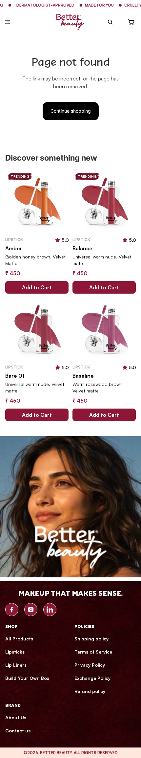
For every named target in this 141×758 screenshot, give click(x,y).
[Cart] (131, 22)
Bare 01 (14, 375)
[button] (57, 239)
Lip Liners (16, 665)
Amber (13, 248)
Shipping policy (91, 638)
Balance (82, 248)
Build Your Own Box (27, 678)
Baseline (83, 375)
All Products (19, 638)
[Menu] (7, 22)
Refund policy (89, 691)
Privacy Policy (89, 665)
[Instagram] (30, 609)
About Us (15, 717)
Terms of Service (93, 652)
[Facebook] (11, 609)
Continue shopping (70, 111)
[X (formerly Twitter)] (49, 609)
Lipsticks (15, 652)
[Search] (110, 22)
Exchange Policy (92, 678)
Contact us (17, 730)
